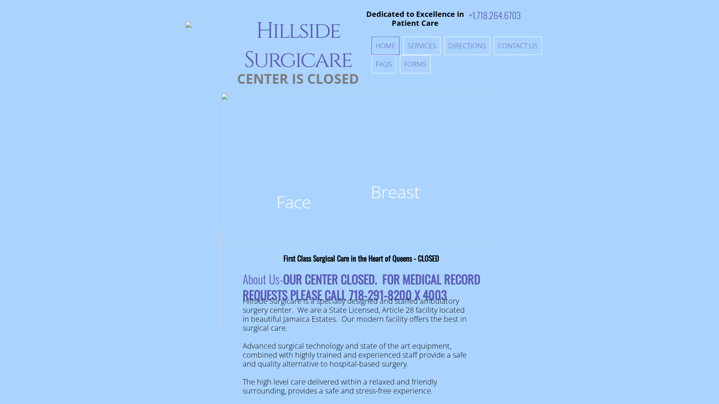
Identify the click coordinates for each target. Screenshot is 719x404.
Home (385, 45)
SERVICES (421, 45)
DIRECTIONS (467, 45)
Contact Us (518, 45)
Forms (415, 63)
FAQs (384, 63)
